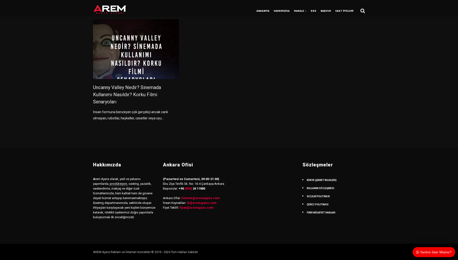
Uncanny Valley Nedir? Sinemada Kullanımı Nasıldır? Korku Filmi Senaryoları (127, 95)
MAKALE (299, 11)
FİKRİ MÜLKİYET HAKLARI (321, 212)
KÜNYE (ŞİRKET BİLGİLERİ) (322, 180)
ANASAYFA (262, 11)
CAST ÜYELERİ (344, 11)
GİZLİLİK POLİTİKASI (318, 196)
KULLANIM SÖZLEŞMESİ (320, 188)
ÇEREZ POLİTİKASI (317, 204)
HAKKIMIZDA (282, 11)
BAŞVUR (326, 11)
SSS (313, 11)
